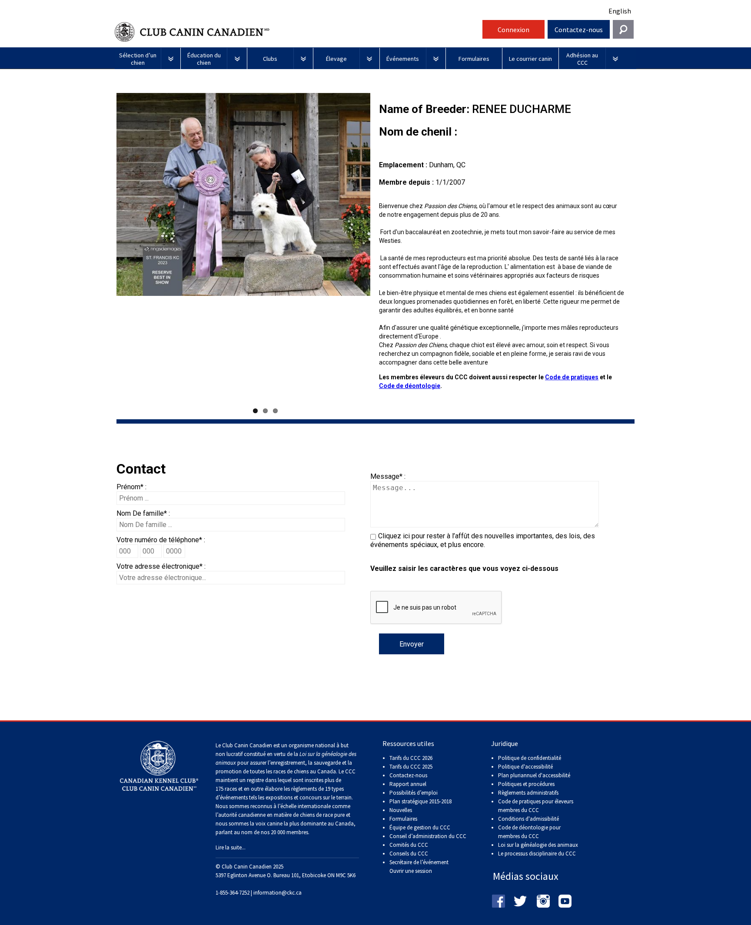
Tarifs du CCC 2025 (410, 766)
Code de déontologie (409, 385)
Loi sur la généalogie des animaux (538, 845)
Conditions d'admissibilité (528, 818)
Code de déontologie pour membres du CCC (529, 832)
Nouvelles (400, 810)
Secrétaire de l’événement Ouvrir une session (419, 867)
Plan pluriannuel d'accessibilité (534, 775)
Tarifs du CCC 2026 (410, 758)
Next (383, 248)
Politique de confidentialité (529, 758)
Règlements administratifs (528, 792)
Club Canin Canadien (297, 32)
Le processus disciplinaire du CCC (537, 853)
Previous (103, 248)
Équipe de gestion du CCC (419, 827)
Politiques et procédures (526, 784)
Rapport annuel (407, 784)
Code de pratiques (571, 377)
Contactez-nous (579, 29)
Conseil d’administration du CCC (427, 836)
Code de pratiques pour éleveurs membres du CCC (535, 806)
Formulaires (403, 818)
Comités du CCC (408, 845)
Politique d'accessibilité (525, 766)
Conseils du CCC (408, 853)
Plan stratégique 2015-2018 (420, 801)
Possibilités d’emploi (413, 792)
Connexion (513, 29)
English (619, 11)
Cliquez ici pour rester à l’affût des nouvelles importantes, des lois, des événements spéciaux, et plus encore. (482, 540)
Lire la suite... (231, 847)
